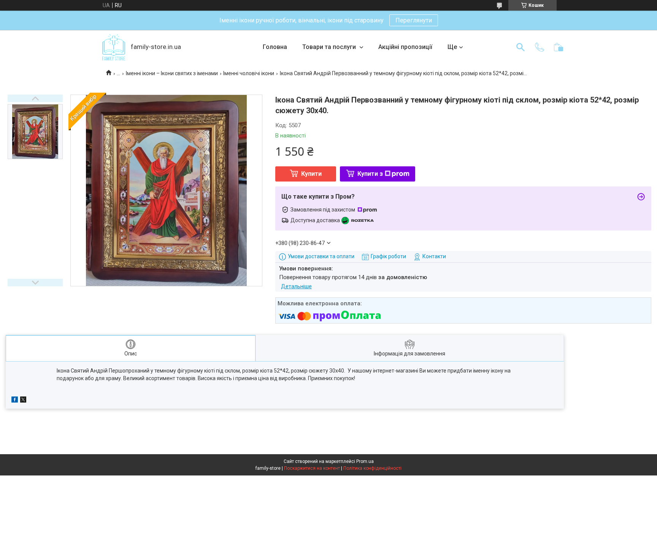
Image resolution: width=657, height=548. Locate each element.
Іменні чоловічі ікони (248, 73)
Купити (311, 173)
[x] (23, 401)
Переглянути (413, 20)
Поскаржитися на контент (312, 468)
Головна (275, 47)
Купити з (370, 173)
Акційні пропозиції (405, 47)
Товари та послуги (329, 47)
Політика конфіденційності (372, 468)
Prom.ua (365, 461)
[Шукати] (520, 47)
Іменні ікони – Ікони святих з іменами (172, 73)
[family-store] (113, 47)
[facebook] (14, 401)
